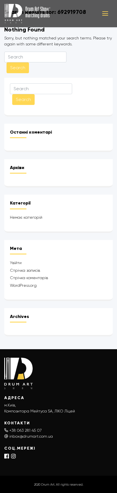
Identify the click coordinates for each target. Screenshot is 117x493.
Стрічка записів (25, 270)
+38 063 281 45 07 (25, 430)
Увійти (16, 262)
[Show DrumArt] (49, 13)
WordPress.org (23, 285)
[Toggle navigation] (105, 14)
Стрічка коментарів (29, 277)
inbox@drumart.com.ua (31, 436)
